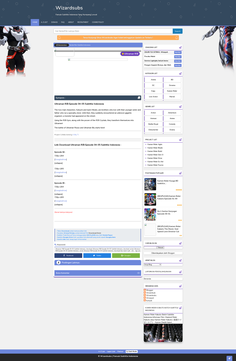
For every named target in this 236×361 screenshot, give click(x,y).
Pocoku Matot (149, 56)
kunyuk (149, 300)
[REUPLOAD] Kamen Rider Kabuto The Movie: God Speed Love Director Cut (169, 229)
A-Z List (44, 22)
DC (153, 85)
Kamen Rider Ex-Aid (155, 161)
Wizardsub (150, 292)
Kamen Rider (172, 91)
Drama (172, 130)
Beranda (147, 278)
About (71, 22)
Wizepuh (150, 298)
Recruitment (82, 22)
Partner (120, 351)
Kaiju (153, 91)
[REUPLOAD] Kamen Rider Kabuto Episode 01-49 (169, 197)
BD (172, 79)
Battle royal (153, 124)
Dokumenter (153, 130)
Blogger (171, 253)
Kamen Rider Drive (155, 158)
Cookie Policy (98, 22)
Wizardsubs (151, 295)
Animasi (153, 118)
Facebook (69, 256)
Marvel (172, 96)
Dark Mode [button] (132, 351)
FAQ (62, 22)
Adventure (172, 113)
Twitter (98, 256)
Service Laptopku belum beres (156, 61)
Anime (153, 79)
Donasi (54, 22)
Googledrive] (61, 190)
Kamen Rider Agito (155, 144)
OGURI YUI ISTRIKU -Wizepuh (156, 52)
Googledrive (60, 159)
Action (153, 113)
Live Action (153, 96)
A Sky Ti (76, 135)
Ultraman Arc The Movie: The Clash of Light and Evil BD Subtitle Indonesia (94, 45)
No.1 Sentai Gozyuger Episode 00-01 (167, 212)
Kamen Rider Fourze (155, 165)
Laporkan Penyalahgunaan (158, 271)
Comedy (172, 124)
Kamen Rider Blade (155, 148)
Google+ (127, 256)
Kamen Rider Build (155, 151)
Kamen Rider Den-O (155, 155)
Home (35, 22)
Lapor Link (111, 351)
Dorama (172, 85)
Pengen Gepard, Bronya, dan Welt (157, 65)
